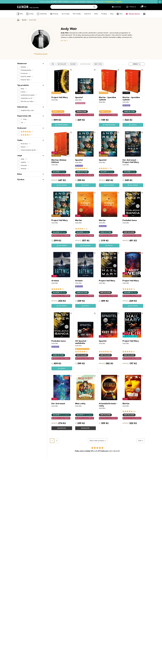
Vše (53, 64)
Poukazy (55, 14)
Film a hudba (77, 14)
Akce (121, 14)
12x (134, 411)
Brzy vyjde (98, 64)
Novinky (73, 64)
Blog (111, 14)
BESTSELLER (56, 155)
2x (86, 168)
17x (111, 168)
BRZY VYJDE (56, 93)
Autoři (24, 20)
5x (86, 228)
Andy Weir (54, 100)
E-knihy (31, 14)
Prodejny (104, 14)
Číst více (63, 40)
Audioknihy (43, 14)
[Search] (94, 7)
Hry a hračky (65, 14)
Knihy (21, 14)
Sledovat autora (41, 54)
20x (111, 351)
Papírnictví (87, 14)
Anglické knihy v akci (129, 336)
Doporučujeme (85, 64)
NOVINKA (79, 93)
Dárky (96, 14)
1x (86, 351)
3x (134, 289)
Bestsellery (62, 64)
